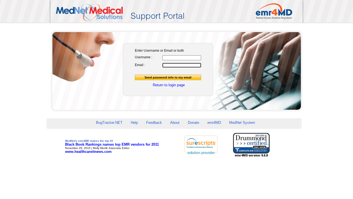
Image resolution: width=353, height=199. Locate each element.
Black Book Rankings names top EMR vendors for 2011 (112, 144)
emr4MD (214, 123)
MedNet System (242, 123)
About (175, 123)
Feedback (154, 123)
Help (134, 123)
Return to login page (169, 85)
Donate (193, 123)
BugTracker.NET (109, 123)
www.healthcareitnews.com (88, 152)
